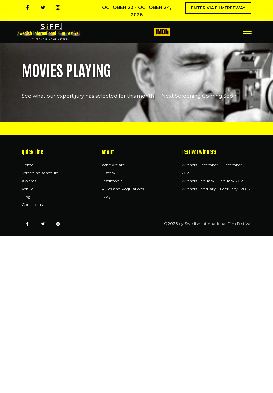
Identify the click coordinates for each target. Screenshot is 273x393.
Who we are (113, 164)
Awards (29, 180)
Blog (26, 196)
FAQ (106, 196)
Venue (27, 188)
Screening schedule (40, 172)
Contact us (32, 204)
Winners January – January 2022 (213, 180)
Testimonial (113, 180)
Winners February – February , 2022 (216, 188)
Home (27, 164)
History (108, 172)
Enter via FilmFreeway (218, 7)
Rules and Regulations (123, 188)
